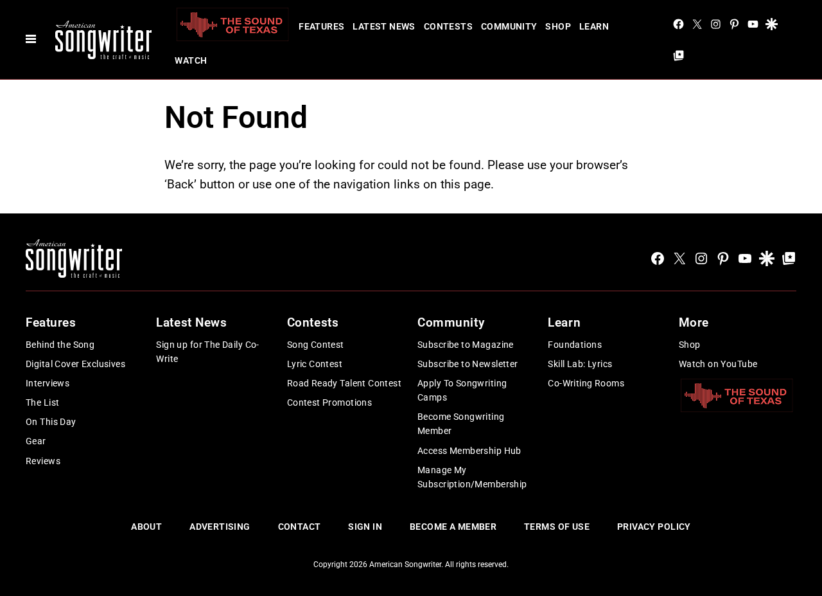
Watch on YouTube (718, 364)
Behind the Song (60, 344)
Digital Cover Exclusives (75, 364)
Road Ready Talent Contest (344, 383)
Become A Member (453, 526)
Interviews (47, 383)
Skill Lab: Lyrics (580, 364)
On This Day (51, 422)
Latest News (384, 26)
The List (42, 402)
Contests (448, 26)
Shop (558, 26)
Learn (594, 26)
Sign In (365, 526)
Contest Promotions (329, 402)
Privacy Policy (654, 526)
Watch (191, 60)
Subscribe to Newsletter (467, 364)
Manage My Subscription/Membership (472, 477)
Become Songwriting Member (461, 423)
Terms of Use (557, 526)
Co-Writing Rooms (586, 383)
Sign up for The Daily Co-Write (207, 351)
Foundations (575, 344)
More (694, 322)
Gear (36, 441)
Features (321, 26)
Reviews (43, 461)
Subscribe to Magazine (465, 344)
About (146, 526)
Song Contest (315, 344)
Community (509, 26)
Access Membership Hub (469, 451)
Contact (299, 526)
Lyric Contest (314, 364)
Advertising (219, 526)
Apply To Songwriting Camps (462, 390)
